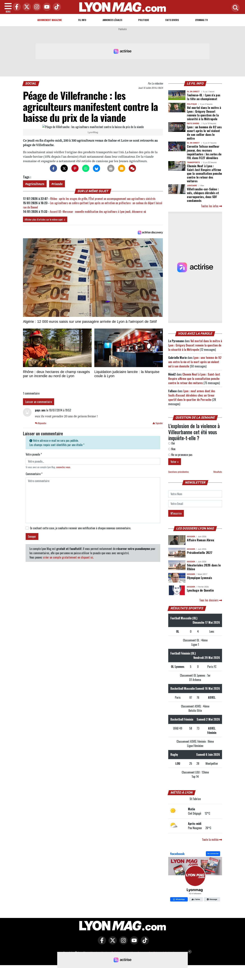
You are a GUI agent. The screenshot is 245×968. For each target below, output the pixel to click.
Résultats (217, 472)
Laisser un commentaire (38, 402)
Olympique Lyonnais (199, 577)
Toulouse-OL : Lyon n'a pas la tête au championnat (203, 97)
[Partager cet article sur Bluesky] (96, 168)
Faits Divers (172, 20)
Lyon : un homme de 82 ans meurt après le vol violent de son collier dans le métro (204, 132)
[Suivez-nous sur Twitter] (112, 943)
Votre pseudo (34, 454)
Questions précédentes (178, 472)
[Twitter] (26, 7)
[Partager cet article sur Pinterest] (75, 168)
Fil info (82, 20)
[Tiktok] (56, 7)
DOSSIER (191, 536)
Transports (193, 162)
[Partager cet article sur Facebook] (53, 168)
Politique (143, 20)
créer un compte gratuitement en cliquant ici (68, 557)
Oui (173, 443)
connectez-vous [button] (63, 467)
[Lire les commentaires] (132, 168)
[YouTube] (46, 7)
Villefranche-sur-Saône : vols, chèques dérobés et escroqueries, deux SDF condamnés (203, 195)
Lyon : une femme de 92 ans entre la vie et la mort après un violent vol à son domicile (195, 361)
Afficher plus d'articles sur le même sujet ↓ (45, 219)
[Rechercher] (234, 8)
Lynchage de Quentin (200, 590)
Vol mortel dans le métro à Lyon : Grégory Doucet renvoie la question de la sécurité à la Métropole (204, 113)
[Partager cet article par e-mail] (121, 168)
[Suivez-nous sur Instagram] (122, 943)
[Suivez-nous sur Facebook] (195, 877)
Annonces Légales (112, 20)
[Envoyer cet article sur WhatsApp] (85, 168)
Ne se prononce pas (181, 455)
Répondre (41, 423)
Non (173, 449)
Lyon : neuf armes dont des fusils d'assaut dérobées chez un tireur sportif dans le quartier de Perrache (191, 395)
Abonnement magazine (49, 20)
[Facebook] (16, 7)
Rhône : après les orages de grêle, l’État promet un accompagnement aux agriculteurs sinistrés (103, 198)
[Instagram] (36, 7)
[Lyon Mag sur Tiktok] (144, 943)
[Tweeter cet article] (64, 168)
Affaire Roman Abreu (200, 540)
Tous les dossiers (209, 600)
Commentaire (34, 474)
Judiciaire (192, 185)
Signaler (159, 423)
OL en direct (193, 91)
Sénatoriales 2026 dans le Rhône (204, 567)
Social (31, 83)
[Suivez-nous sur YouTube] (133, 943)
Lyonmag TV (201, 20)
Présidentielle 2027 (199, 552)
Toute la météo (210, 839)
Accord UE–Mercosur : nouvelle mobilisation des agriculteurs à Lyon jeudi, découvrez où (98, 211)
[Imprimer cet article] (110, 168)
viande (58, 184)
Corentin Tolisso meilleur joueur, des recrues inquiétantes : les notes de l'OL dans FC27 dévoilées (204, 152)
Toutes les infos (210, 206)
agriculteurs (35, 184)
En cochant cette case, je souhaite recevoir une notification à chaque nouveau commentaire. (80, 528)
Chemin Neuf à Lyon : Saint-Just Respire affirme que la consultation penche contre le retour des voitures (204, 173)
